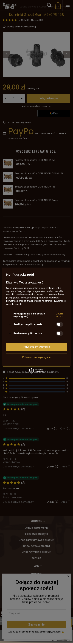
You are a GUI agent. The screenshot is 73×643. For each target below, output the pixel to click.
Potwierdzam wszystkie (36, 346)
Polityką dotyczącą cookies (31, 291)
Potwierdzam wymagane (36, 357)
